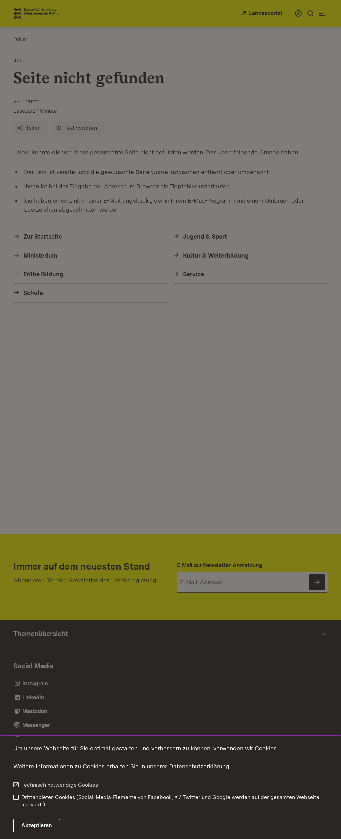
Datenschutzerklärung (199, 766)
